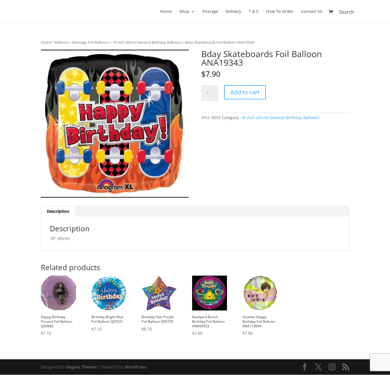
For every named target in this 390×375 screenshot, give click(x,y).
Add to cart (245, 92)
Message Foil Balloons (90, 42)
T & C (254, 11)
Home (166, 11)
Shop (184, 11)
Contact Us (311, 11)
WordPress (135, 367)
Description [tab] (58, 211)
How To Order (279, 11)
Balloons (62, 42)
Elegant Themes (81, 367)
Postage (210, 11)
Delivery (233, 11)
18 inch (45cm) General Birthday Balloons (147, 42)
